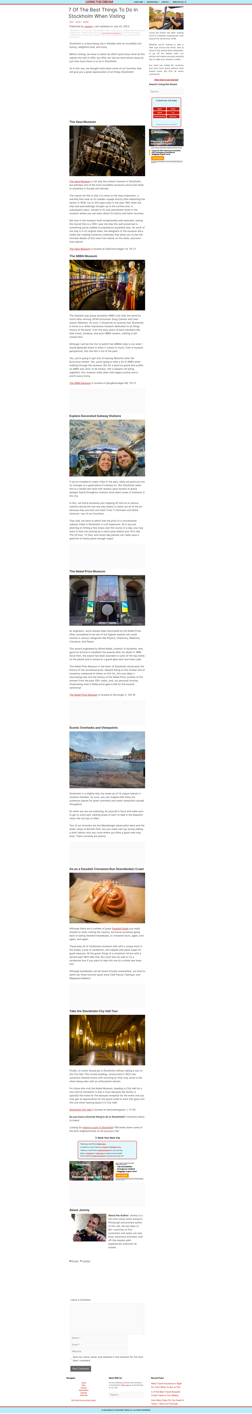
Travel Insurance (159, 116)
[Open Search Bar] (186, 2)
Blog (83, 1385)
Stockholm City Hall (80, 1109)
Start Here (138, 2)
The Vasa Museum (79, 181)
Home (71, 22)
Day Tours (173, 116)
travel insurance (98, 1156)
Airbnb (113, 1147)
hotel (105, 1147)
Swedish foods (120, 928)
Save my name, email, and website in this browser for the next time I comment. (108, 1359)
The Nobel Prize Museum (83, 694)
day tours (100, 1153)
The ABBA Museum (80, 383)
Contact (165, 2)
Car (173, 113)
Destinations (152, 2)
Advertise (84, 1395)
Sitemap (83, 1393)
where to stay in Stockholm (98, 1127)
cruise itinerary (104, 1150)
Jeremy (89, 26)
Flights (159, 109)
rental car (90, 1153)
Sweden (86, 22)
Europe (78, 22)
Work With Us (178, 2)
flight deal (101, 1144)
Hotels (173, 109)
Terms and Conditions (111, 32)
